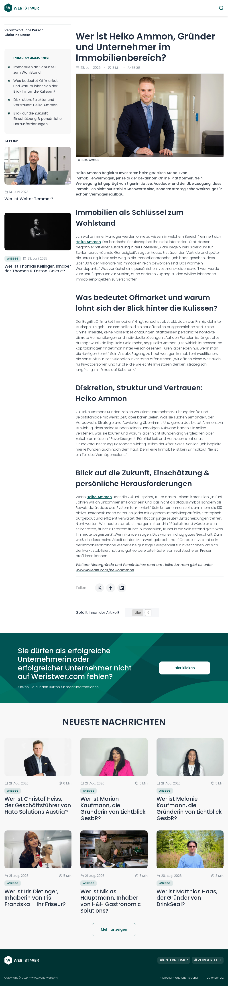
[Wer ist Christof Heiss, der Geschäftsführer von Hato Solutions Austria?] (37, 757)
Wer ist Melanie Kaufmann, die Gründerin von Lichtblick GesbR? (189, 808)
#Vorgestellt (207, 960)
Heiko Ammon (88, 241)
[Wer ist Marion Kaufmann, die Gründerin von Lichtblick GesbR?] (113, 757)
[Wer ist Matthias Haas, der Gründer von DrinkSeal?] (190, 849)
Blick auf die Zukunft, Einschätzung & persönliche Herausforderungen (37, 119)
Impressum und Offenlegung (178, 978)
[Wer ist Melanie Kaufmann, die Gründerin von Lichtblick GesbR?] (190, 757)
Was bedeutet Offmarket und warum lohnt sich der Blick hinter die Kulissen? (35, 86)
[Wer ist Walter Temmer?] (37, 166)
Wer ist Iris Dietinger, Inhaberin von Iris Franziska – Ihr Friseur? (35, 898)
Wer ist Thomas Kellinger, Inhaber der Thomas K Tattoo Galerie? (37, 268)
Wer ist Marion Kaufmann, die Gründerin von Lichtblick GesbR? (113, 808)
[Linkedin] (121, 587)
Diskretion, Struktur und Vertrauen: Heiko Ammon (35, 102)
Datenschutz (215, 978)
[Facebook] (110, 587)
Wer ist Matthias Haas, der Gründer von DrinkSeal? (187, 898)
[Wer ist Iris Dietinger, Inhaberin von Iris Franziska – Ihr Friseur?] (37, 849)
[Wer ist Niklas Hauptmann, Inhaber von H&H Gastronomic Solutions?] (113, 849)
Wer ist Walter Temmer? (29, 199)
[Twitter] (99, 587)
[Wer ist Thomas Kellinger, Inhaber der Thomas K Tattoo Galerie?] (37, 231)
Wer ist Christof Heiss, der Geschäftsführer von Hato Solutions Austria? (37, 805)
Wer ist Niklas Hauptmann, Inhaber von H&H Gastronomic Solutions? (110, 901)
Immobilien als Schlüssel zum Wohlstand (34, 69)
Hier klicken (185, 667)
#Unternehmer (174, 960)
